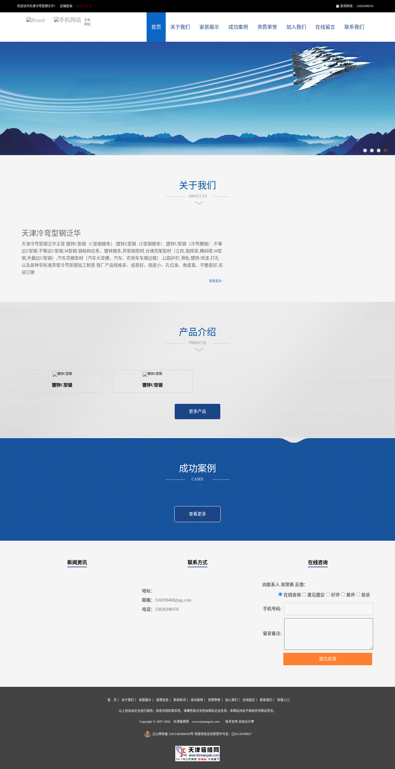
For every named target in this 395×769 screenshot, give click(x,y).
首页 (156, 27)
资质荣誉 (267, 27)
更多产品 (197, 411)
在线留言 (325, 27)
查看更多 (197, 514)
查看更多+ (216, 281)
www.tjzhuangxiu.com (206, 721)
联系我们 (354, 27)
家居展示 (209, 27)
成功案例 (238, 27)
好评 (335, 595)
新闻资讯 (77, 562)
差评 (350, 595)
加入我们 (296, 27)
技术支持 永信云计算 (239, 721)
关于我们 (180, 27)
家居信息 (162, 700)
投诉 (365, 595)
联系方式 (197, 562)
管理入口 (283, 700)
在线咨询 (318, 562)
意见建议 (315, 595)
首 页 (112, 700)
